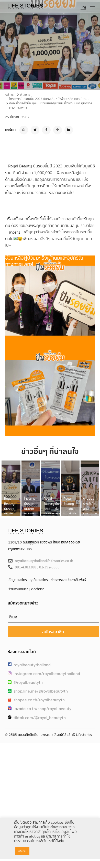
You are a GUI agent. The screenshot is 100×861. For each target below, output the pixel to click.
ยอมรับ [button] (22, 851)
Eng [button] (83, 7)
